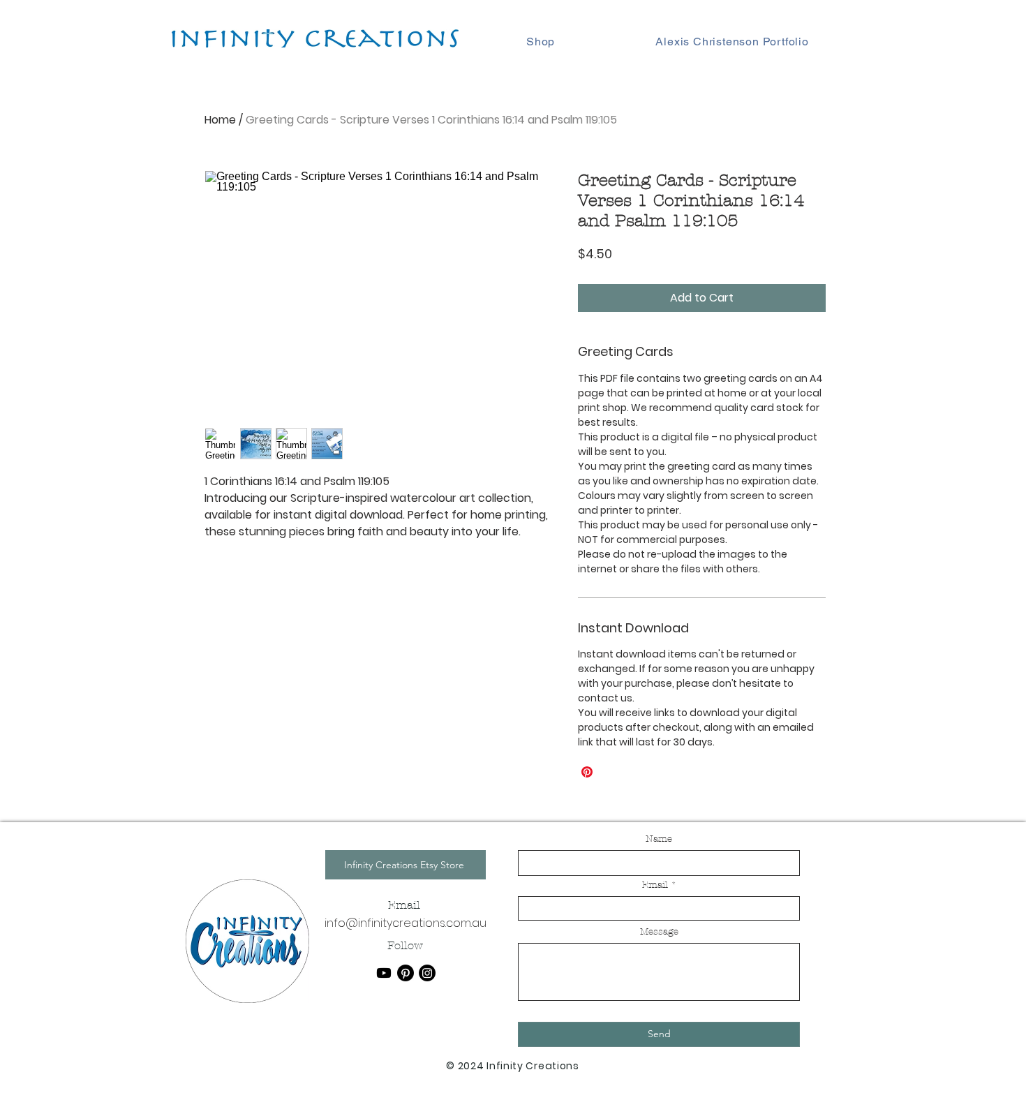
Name (659, 839)
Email (655, 885)
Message (659, 932)
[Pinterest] (405, 973)
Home (220, 120)
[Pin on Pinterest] (587, 772)
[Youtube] (384, 973)
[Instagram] (427, 973)
